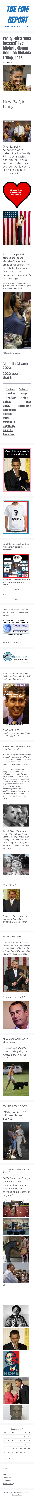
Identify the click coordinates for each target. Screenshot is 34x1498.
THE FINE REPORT (17, 14)
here (17, 589)
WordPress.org (8, 1484)
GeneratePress (17, 1495)
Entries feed (7, 1477)
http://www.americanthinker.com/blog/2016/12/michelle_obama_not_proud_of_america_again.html (17, 285)
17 (29, 1444)
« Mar (5, 1458)
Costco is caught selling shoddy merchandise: (24, 397)
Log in (5, 1474)
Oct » (10, 1458)
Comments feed (9, 1481)
